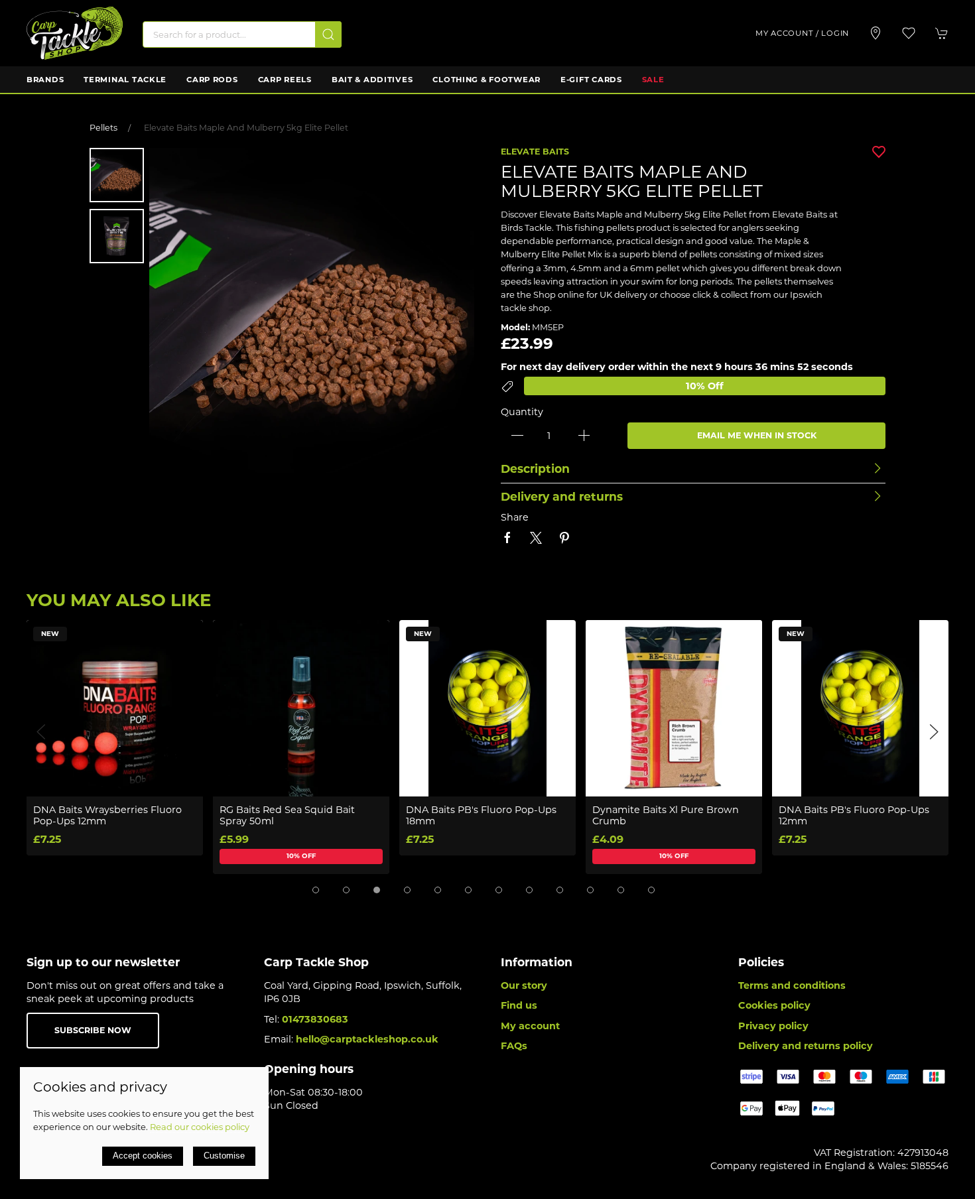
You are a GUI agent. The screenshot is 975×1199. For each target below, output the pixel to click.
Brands (45, 79)
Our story (524, 985)
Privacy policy (773, 1026)
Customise (224, 1156)
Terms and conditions (792, 985)
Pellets (103, 128)
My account (530, 1026)
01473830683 (315, 1019)
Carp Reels (285, 79)
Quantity (522, 412)
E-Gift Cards (591, 79)
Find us (519, 1005)
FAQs (514, 1046)
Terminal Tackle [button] (125, 79)
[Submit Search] (328, 34)
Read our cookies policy (199, 1126)
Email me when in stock (756, 435)
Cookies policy (774, 1005)
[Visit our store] (875, 33)
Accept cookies (142, 1156)
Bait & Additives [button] (372, 79)
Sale (653, 79)
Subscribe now (92, 1030)
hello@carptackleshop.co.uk (367, 1039)
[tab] (315, 890)
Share (515, 517)
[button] (908, 33)
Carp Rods (211, 79)
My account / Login (802, 33)
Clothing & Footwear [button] (486, 79)
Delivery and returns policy (805, 1046)
